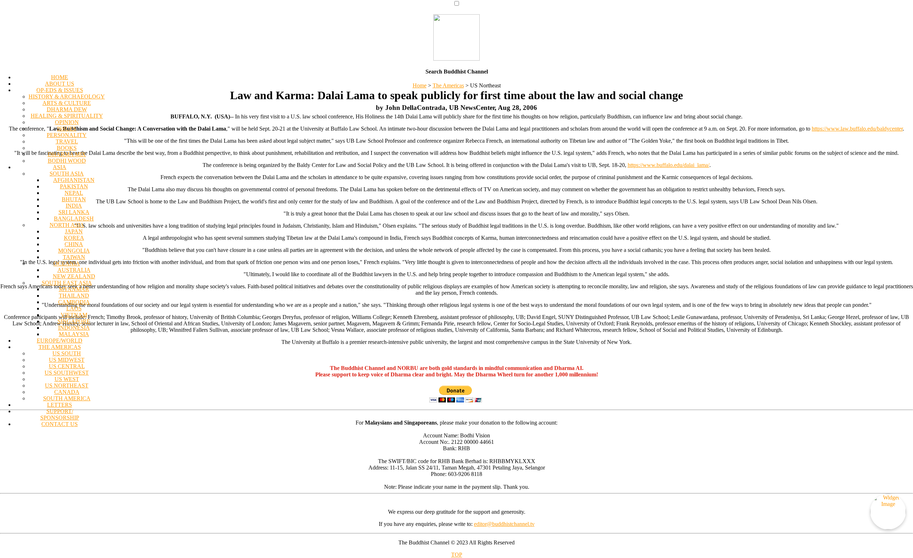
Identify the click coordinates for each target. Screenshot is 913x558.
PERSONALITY (67, 135)
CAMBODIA (74, 302)
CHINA (74, 244)
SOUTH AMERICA (67, 398)
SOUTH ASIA (67, 174)
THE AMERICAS (60, 347)
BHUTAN (74, 199)
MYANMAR (74, 289)
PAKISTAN (74, 186)
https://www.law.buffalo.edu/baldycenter (857, 129)
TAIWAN (74, 257)
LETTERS (59, 405)
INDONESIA (74, 328)
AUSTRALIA (74, 270)
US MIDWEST (67, 360)
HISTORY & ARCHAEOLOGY (67, 96)
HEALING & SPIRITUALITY (67, 116)
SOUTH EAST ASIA (67, 283)
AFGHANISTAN (74, 180)
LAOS (74, 308)
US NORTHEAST (66, 385)
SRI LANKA (74, 212)
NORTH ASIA (67, 225)
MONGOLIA (74, 251)
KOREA (74, 238)
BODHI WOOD (67, 161)
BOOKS (67, 148)
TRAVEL (67, 141)
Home (420, 85)
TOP (456, 555)
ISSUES (66, 129)
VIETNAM (74, 315)
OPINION (67, 122)
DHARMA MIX (67, 154)
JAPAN (74, 231)
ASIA (59, 167)
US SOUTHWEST (67, 373)
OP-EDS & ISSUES (59, 90)
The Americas (448, 85)
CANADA (67, 392)
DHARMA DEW (67, 109)
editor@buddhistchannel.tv (504, 524)
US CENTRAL (67, 366)
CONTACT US (59, 424)
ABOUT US (59, 84)
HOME (59, 77)
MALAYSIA (74, 334)
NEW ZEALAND (74, 276)
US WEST (67, 379)
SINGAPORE (73, 321)
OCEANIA (66, 263)
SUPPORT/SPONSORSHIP (59, 414)
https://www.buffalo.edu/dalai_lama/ (668, 165)
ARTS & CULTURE (66, 103)
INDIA (74, 206)
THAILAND (74, 296)
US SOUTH (66, 353)
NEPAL (74, 193)
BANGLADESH (74, 218)
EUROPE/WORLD (59, 341)
